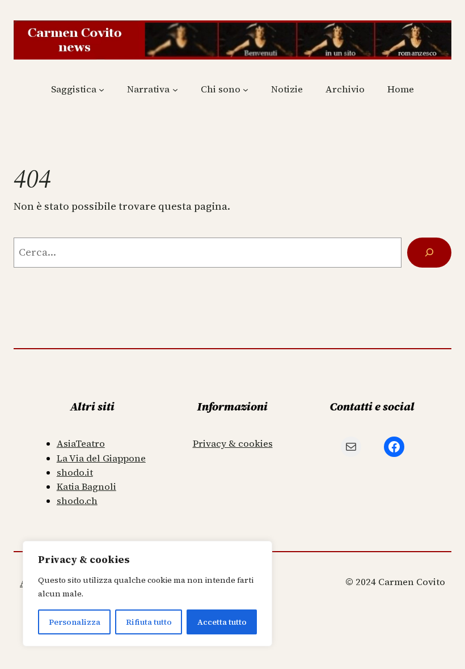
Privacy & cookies (233, 443)
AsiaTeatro (81, 443)
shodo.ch (77, 500)
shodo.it (75, 472)
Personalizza (74, 622)
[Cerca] (429, 253)
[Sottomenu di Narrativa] (175, 89)
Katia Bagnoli (86, 486)
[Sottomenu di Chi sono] (245, 89)
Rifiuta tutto (149, 622)
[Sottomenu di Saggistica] (101, 89)
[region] (147, 593)
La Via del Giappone (101, 458)
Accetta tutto (222, 622)
